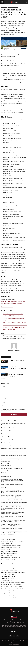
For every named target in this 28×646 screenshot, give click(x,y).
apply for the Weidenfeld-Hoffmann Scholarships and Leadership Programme (13, 335)
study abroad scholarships (16, 584)
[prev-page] (2, 379)
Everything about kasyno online (8, 442)
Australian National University (8, 539)
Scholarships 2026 (6, 580)
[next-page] (4, 379)
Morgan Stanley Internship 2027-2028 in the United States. (13, 517)
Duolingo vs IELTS (20, 545)
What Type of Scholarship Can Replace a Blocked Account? (12, 471)
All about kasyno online (6, 445)
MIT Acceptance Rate (13, 570)
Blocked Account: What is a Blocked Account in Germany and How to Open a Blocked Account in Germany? (12, 486)
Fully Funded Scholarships (7, 555)
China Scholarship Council (19, 541)
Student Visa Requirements (20, 582)
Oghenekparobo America (7, 18)
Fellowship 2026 (16, 547)
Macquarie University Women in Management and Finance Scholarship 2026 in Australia (12, 513)
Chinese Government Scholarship (7, 543)
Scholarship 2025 (7, 574)
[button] (2, 2)
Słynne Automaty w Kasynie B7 (8, 420)
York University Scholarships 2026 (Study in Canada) (13, 500)
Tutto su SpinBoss (5, 433)
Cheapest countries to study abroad (7, 541)
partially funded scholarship (9, 572)
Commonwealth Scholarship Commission (8, 545)
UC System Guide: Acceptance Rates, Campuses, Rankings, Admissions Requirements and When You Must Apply (12, 491)
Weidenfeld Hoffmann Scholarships (16, 336)
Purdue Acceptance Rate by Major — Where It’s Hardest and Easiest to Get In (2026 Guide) (12, 496)
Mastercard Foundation (7, 564)
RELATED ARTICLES (6, 357)
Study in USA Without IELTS (13, 590)
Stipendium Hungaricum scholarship (7, 582)
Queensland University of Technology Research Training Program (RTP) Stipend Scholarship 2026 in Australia (14, 503)
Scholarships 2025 (9, 578)
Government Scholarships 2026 (7, 559)
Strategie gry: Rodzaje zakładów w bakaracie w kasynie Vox (13, 449)
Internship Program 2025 (15, 561)
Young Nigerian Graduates (17, 597)
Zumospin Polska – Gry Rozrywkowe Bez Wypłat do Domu (13, 424)
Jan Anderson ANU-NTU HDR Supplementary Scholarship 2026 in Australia (11, 533)
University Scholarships (5, 597)
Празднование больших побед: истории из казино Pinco (13, 456)
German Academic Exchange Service (11, 557)
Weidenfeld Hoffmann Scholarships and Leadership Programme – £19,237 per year (17, 374)
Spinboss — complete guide (7, 430)
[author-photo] (14, 348)
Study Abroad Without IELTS (6, 586)
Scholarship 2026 (8, 576)
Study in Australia (17, 586)
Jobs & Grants (18, 642)
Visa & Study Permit (10, 642)
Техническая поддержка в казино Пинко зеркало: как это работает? (13, 460)
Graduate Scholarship (18, 559)
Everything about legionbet (7, 427)
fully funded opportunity (9, 551)
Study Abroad (5, 584)
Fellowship (4, 368)
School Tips (22, 640)
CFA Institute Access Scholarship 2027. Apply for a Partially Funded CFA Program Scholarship (13, 521)
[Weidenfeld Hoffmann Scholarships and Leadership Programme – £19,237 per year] (4, 374)
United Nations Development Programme (8, 595)
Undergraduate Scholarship (7, 593)
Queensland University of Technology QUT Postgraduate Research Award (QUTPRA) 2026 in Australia (12, 508)
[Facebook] (10, 636)
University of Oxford (5, 336)
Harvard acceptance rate (5, 561)
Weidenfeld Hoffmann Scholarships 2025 (9, 338)
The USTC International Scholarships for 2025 (14, 322)
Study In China (12, 588)
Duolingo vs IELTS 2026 (6, 547)
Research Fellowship (21, 572)
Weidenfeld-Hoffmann (21, 338)
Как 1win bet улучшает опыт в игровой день (12, 468)
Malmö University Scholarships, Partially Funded (15, 325)
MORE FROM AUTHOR (17, 357)
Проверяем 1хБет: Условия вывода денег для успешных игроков (12, 464)
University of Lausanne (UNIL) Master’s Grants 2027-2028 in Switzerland (13, 529)
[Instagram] (14, 636)
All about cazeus (5, 453)
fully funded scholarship (9, 553)
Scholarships (3, 5)
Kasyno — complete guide (7, 439)
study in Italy (3, 590)
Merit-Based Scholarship (19, 568)
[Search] (26, 2)
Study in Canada (5, 588)
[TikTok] (17, 636)
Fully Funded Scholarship (13, 7)
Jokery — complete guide (7, 436)
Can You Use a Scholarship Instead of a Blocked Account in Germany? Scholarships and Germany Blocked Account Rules (12, 481)
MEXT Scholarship (4, 570)
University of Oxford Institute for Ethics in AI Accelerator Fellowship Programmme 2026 (17, 368)
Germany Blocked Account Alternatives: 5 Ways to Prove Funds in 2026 (12, 475)
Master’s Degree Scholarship (7, 568)
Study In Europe (19, 588)
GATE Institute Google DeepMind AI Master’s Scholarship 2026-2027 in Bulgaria (11, 525)
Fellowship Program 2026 (5, 549)
